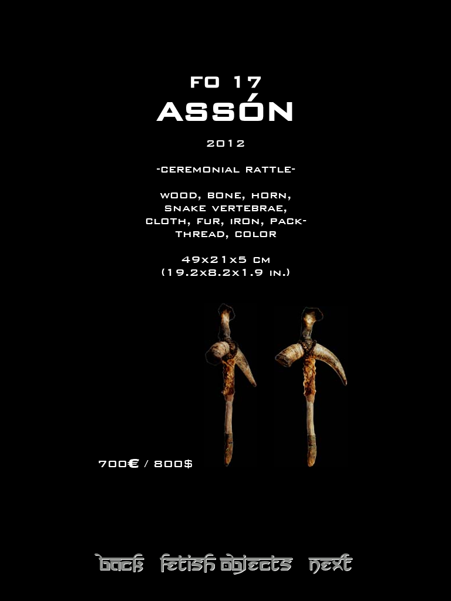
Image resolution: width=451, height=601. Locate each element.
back (121, 562)
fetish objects (226, 562)
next (330, 562)
